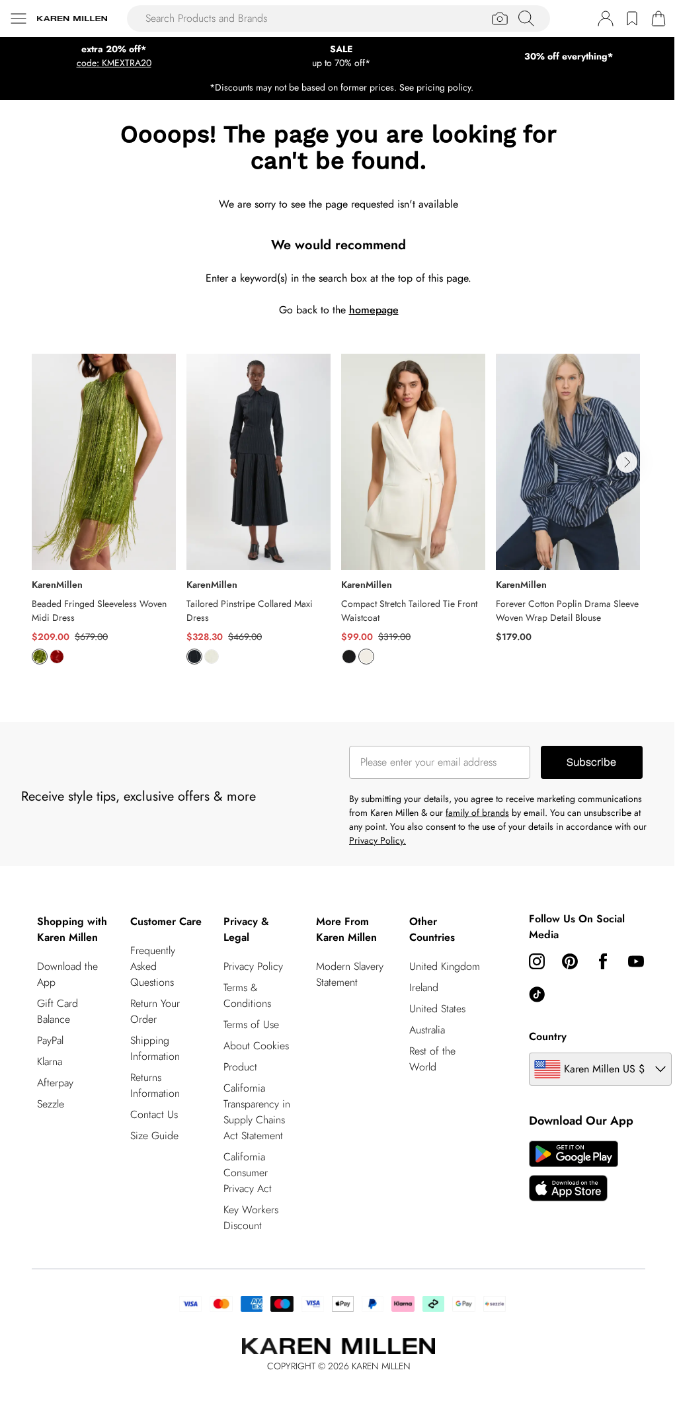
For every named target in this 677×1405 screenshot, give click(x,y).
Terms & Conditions (247, 995)
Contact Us (154, 1114)
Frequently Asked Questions (152, 966)
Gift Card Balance (57, 1011)
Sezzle (50, 1103)
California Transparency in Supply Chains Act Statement (256, 1111)
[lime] (39, 656)
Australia (427, 1029)
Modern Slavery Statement (349, 974)
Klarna (49, 1061)
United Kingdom (444, 966)
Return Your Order (155, 1011)
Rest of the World (432, 1058)
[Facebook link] (603, 961)
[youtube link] (636, 961)
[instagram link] (537, 961)
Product (240, 1066)
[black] (349, 656)
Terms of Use (251, 1024)
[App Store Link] (573, 1171)
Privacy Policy (253, 966)
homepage (374, 309)
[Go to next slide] (626, 462)
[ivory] (211, 656)
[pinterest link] (570, 961)
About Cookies (256, 1045)
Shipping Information (155, 1048)
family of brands (477, 812)
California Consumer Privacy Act (247, 1172)
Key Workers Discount (250, 1217)
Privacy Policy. (377, 840)
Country (548, 1036)
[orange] (57, 656)
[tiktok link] (537, 994)
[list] (338, 517)
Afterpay (55, 1082)
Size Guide (154, 1135)
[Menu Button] (18, 18)
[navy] (194, 656)
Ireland (423, 987)
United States (437, 1008)
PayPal (50, 1040)
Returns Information (155, 1085)
